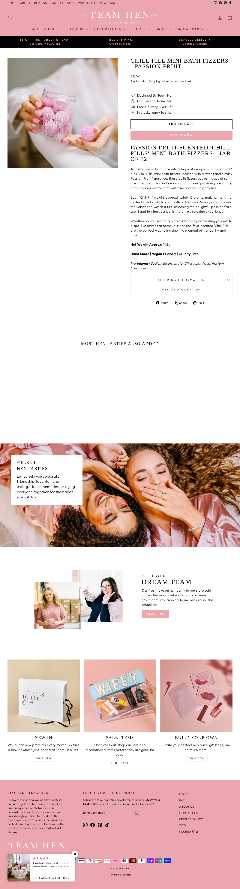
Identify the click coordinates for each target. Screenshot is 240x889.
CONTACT (67, 3)
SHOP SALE (120, 762)
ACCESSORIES (45, 29)
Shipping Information (181, 280)
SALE (113, 3)
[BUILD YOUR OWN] (196, 695)
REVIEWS (40, 3)
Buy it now (181, 135)
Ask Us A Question (181, 289)
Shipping (154, 81)
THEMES (139, 29)
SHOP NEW (43, 758)
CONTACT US (188, 813)
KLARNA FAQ (188, 831)
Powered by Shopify (120, 874)
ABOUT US (155, 613)
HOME (12, 3)
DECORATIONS (108, 29)
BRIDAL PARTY (191, 29)
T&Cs (182, 825)
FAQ (53, 3)
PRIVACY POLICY (191, 819)
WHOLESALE (87, 3)
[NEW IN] (44, 695)
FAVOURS (77, 29)
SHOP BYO (196, 758)
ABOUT (25, 3)
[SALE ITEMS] (120, 695)
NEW (103, 3)
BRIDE (162, 29)
